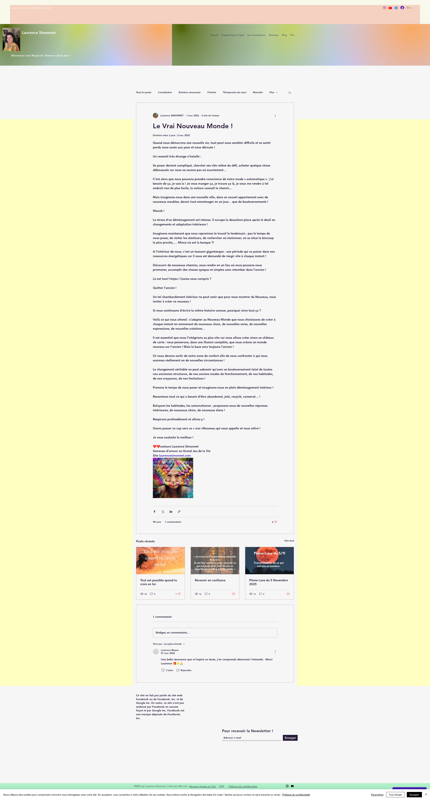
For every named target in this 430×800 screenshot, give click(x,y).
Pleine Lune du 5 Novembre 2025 (268, 582)
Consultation (165, 92)
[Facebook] (396, 8)
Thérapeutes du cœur (234, 92)
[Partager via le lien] (179, 511)
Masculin (258, 92)
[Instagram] (384, 8)
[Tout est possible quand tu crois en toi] (160, 560)
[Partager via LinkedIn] (171, 511)
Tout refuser (395, 794)
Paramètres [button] (377, 794)
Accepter (414, 794)
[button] (289, 92)
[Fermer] (426, 794)
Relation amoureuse (190, 92)
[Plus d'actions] (275, 115)
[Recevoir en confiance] (215, 560)
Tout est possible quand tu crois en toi (158, 582)
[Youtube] (390, 8)
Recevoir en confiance (210, 580)
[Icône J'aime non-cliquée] (163, 670)
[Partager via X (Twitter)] (162, 511)
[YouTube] (292, 786)
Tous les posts (143, 92)
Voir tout (289, 540)
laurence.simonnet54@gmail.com (31, 7)
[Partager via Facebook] (154, 511)
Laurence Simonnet (39, 32)
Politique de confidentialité (296, 794)
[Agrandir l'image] (173, 478)
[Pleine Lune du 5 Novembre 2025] (269, 560)
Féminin (211, 92)
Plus (271, 92)
